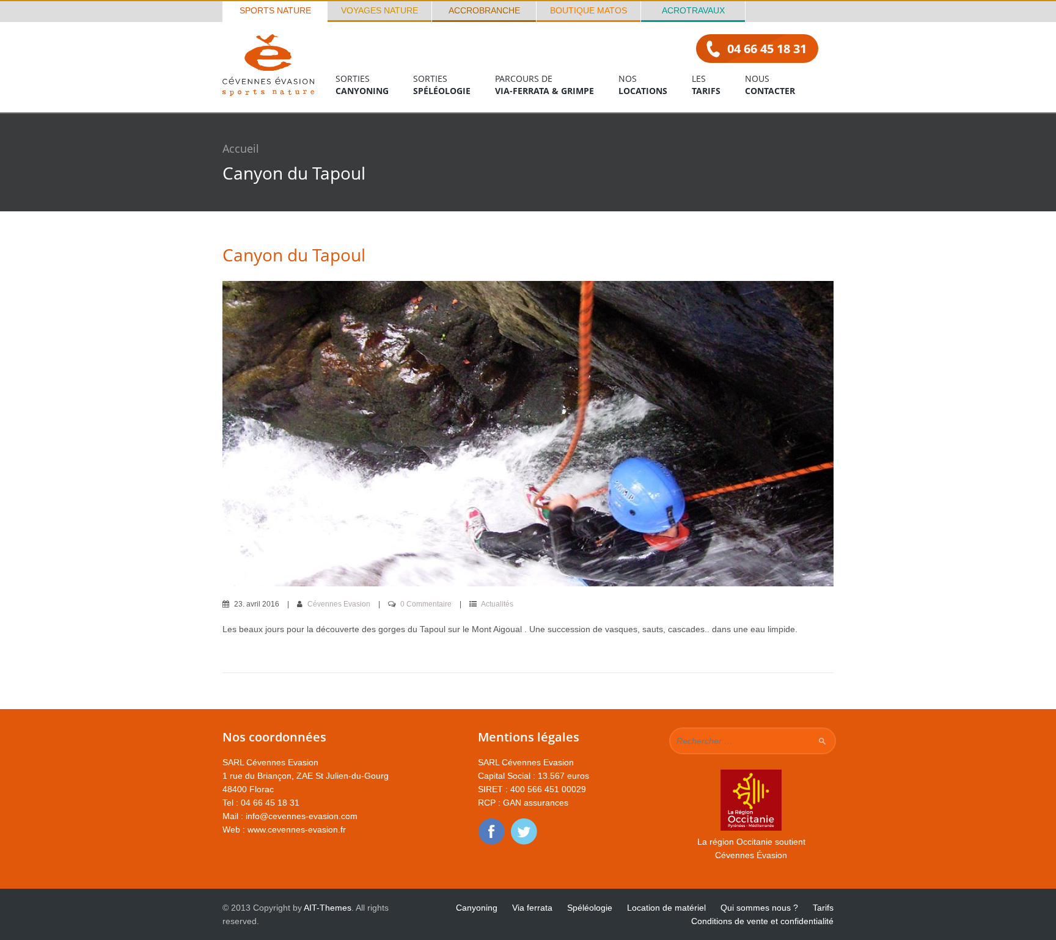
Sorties (362, 85)
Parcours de (544, 85)
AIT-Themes (327, 908)
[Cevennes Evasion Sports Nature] (268, 92)
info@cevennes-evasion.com (302, 816)
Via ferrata (532, 908)
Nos (642, 85)
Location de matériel (666, 908)
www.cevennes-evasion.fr (297, 829)
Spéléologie (589, 908)
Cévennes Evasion (338, 604)
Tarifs (823, 908)
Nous (770, 85)
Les (706, 85)
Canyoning (476, 908)
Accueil (240, 148)
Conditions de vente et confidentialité (762, 921)
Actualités (497, 604)
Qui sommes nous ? (759, 908)
